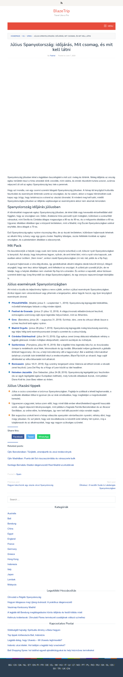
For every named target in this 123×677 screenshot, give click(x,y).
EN (34, 664)
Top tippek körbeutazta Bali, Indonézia (26, 634)
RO (92, 664)
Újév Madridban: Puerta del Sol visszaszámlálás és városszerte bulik (41, 458)
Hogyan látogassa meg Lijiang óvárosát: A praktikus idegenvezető (40, 602)
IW (56, 664)
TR (59, 668)
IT (65, 664)
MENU (110, 26)
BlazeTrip (61, 11)
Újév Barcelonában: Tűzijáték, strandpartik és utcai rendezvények (40, 451)
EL (51, 664)
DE (47, 664)
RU (97, 664)
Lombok (11, 579)
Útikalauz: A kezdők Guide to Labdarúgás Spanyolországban (97, 485)
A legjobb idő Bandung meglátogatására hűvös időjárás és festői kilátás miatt (45, 612)
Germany (12, 548)
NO (78, 664)
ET (29, 664)
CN (68, 668)
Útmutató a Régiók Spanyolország (24, 597)
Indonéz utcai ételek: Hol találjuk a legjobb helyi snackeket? (36, 645)
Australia (12, 513)
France (11, 543)
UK (64, 668)
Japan (11, 574)
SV (54, 668)
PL (87, 664)
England (11, 538)
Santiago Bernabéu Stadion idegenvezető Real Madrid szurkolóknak (41, 464)
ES (112, 664)
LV (69, 664)
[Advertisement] (62, 82)
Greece (11, 553)
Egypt (10, 533)
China (10, 528)
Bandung (12, 523)
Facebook (18, 436)
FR (42, 664)
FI (38, 664)
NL (24, 664)
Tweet (31, 436)
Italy (10, 569)
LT (73, 664)
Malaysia (12, 584)
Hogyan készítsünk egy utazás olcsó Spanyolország (30, 483)
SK (102, 664)
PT (83, 664)
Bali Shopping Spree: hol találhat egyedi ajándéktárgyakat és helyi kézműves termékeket (51, 650)
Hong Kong (13, 559)
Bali (9, 518)
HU (61, 664)
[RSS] (61, 3)
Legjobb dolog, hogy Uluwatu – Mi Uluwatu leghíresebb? (35, 640)
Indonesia (12, 564)
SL (107, 664)
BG (10, 664)
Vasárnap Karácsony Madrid (21, 607)
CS (15, 664)
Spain (18, 474)
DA (19, 664)
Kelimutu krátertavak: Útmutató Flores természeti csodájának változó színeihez (46, 617)
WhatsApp (44, 436)
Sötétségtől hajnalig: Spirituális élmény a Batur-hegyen (34, 629)
